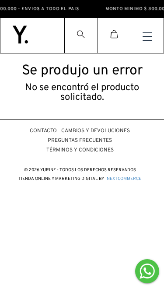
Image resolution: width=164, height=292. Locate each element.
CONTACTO (43, 130)
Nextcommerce (124, 179)
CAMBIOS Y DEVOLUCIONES (95, 130)
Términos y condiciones (80, 150)
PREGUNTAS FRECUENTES (80, 140)
